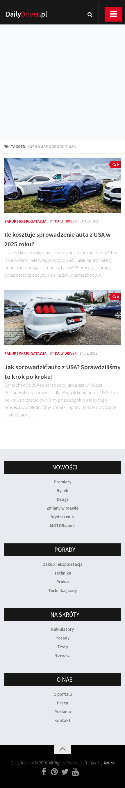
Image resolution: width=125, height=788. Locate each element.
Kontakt (62, 720)
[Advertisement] (62, 74)
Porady (62, 638)
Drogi (62, 499)
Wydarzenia (62, 517)
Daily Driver (66, 221)
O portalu (62, 694)
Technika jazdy (62, 590)
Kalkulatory (62, 629)
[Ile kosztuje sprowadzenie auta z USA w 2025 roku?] (62, 185)
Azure (109, 763)
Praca (62, 703)
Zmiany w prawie (62, 508)
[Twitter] (65, 772)
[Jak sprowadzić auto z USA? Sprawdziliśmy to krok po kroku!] (62, 317)
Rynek (62, 490)
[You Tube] (75, 772)
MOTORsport (62, 525)
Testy (62, 646)
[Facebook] (44, 772)
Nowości (62, 655)
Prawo (62, 581)
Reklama (62, 711)
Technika (62, 573)
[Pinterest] (54, 772)
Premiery (62, 482)
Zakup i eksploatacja (25, 221)
